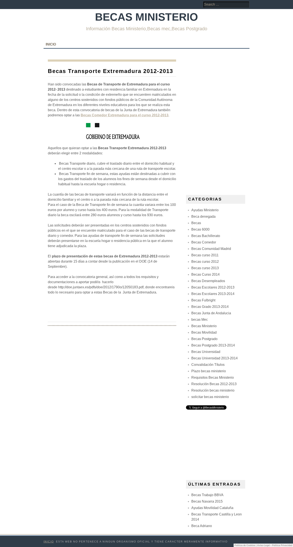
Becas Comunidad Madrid (211, 249)
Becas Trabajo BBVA (207, 495)
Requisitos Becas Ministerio (212, 377)
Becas (196, 223)
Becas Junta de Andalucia (211, 313)
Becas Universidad (205, 352)
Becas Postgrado (204, 339)
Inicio (51, 44)
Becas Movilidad (204, 332)
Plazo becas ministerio (208, 371)
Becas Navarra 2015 (207, 501)
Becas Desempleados (208, 281)
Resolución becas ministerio (212, 390)
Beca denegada (203, 216)
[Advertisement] (218, 123)
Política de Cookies (244, 545)
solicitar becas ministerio (210, 397)
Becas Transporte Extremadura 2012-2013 (110, 71)
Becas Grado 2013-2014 (210, 306)
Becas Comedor (203, 242)
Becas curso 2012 (205, 261)
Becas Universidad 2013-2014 (214, 358)
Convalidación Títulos (208, 364)
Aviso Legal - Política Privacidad (274, 545)
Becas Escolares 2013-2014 (212, 294)
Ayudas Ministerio (205, 210)
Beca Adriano (201, 526)
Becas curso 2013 (205, 268)
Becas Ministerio (146, 17)
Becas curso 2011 (205, 255)
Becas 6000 (200, 229)
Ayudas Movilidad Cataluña (212, 508)
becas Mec (199, 319)
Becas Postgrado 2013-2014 (213, 345)
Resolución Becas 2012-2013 (214, 384)
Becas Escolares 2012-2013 (212, 287)
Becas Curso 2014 (205, 274)
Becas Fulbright (203, 300)
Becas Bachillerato (205, 236)
